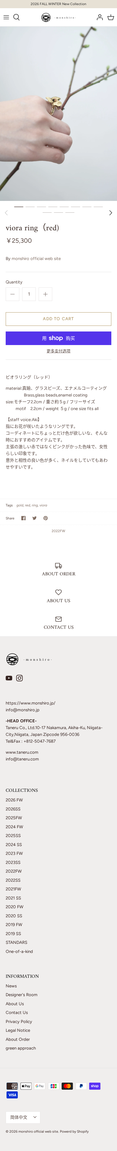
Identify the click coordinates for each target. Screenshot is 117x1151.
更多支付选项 (58, 351)
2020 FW (14, 906)
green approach (21, 1048)
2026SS (13, 809)
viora (43, 505)
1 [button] (18, 206)
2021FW (13, 889)
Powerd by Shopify (74, 1131)
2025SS (13, 835)
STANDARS (16, 942)
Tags (9, 505)
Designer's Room (21, 994)
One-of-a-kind (19, 951)
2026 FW (14, 800)
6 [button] (75, 206)
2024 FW (14, 826)
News (11, 986)
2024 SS (14, 844)
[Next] (111, 213)
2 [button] (30, 206)
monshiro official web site (36, 258)
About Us (15, 1003)
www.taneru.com (22, 752)
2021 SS (13, 898)
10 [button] (58, 212)
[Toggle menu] (6, 17)
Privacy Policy (19, 1021)
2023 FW (14, 853)
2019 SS (13, 933)
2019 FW (14, 924)
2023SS (13, 862)
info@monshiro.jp (22, 709)
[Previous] (6, 213)
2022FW (58, 531)
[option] (58, 114)
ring (35, 505)
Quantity (14, 282)
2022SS (13, 880)
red (27, 505)
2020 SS (14, 915)
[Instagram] (19, 678)
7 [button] (87, 206)
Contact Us (17, 1012)
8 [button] (98, 206)
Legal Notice (18, 1030)
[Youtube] (9, 678)
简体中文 (18, 1117)
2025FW (14, 817)
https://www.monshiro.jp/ (30, 703)
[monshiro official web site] (58, 17)
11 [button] (70, 212)
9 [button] (47, 212)
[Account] (98, 17)
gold (19, 505)
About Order (18, 1039)
